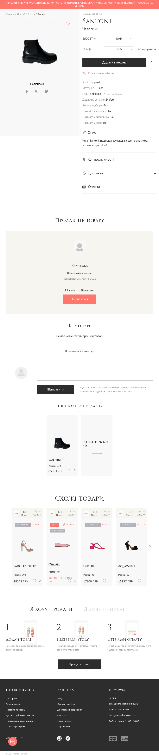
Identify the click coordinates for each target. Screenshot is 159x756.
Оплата (61, 715)
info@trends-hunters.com (122, 715)
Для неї (21, 14)
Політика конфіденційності (20, 721)
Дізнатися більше (113, 94)
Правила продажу (15, 710)
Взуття (31, 14)
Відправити (55, 389)
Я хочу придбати (106, 609)
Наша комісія (64, 721)
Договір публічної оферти (20, 715)
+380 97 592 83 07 (119, 709)
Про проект (12, 698)
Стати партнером (15, 726)
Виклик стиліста (66, 704)
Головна (10, 14)
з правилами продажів (120, 391)
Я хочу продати (51, 609)
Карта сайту (63, 726)
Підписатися (80, 299)
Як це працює (13, 704)
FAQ (59, 698)
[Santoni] (40, 48)
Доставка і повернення (69, 710)
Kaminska (79, 266)
